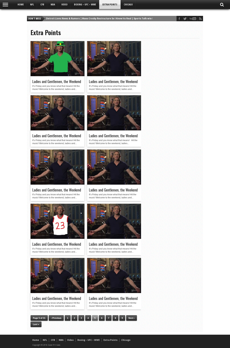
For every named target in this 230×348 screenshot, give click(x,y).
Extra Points (109, 4)
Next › (131, 318)
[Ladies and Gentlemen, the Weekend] (57, 75)
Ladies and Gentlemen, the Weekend (56, 81)
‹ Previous (56, 318)
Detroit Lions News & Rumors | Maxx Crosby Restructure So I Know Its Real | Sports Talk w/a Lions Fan (104, 18)
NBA (53, 4)
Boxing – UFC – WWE (85, 4)
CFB (42, 4)
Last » (36, 324)
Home (21, 4)
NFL (32, 4)
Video (64, 4)
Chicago (128, 4)
